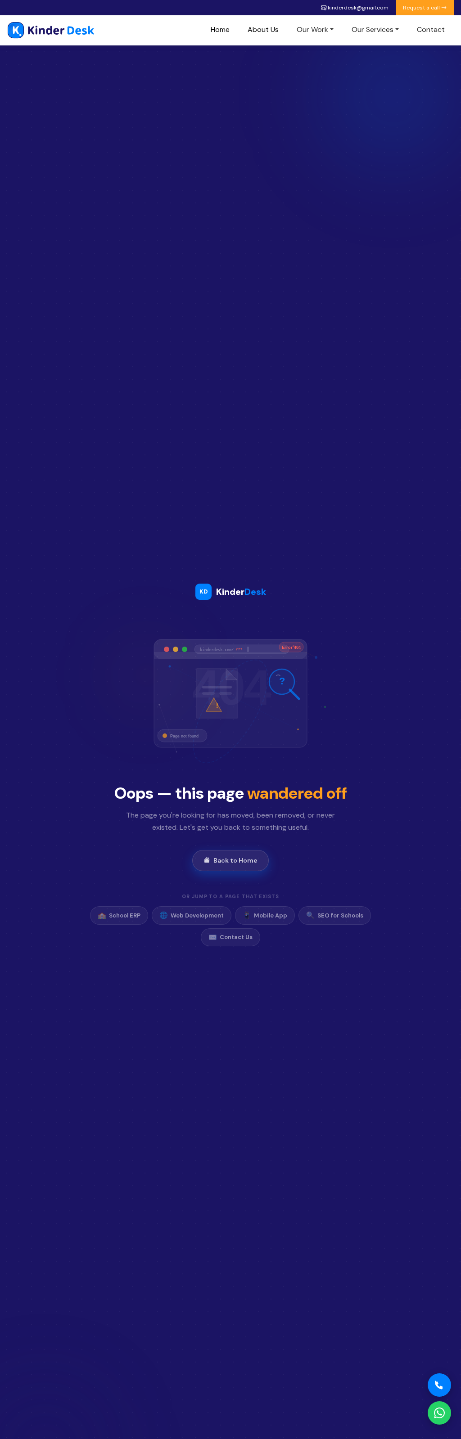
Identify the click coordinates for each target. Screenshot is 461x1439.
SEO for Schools (334, 915)
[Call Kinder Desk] (439, 1385)
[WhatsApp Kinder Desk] (439, 1413)
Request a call (422, 7)
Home (220, 29)
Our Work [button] (312, 29)
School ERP (119, 915)
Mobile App (265, 915)
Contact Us (230, 937)
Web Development (191, 915)
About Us (263, 29)
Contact (431, 29)
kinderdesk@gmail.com (357, 7)
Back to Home (235, 860)
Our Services (372, 29)
